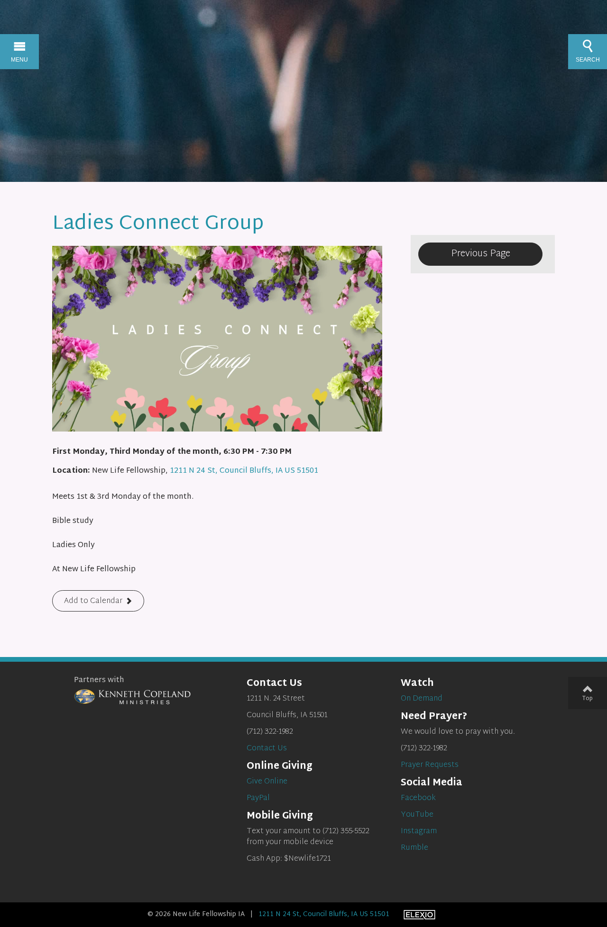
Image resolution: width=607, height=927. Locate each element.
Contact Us (267, 749)
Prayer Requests (430, 765)
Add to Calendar (93, 601)
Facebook (418, 798)
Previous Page (480, 253)
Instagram (419, 831)
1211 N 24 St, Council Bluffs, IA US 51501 (244, 471)
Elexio (419, 914)
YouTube (417, 815)
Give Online (267, 782)
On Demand (421, 699)
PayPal (258, 798)
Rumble (414, 848)
